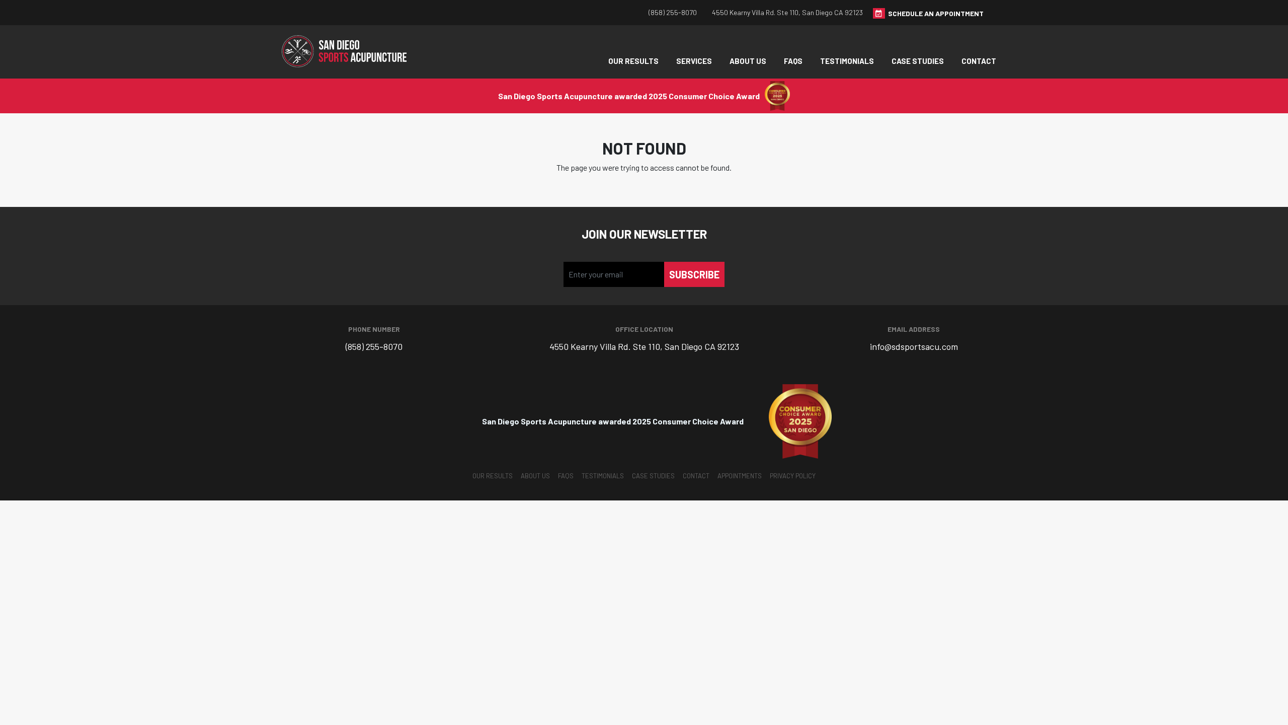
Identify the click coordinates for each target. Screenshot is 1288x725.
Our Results (633, 60)
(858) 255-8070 (673, 12)
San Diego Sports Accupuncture (347, 51)
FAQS (793, 60)
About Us (748, 60)
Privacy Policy (793, 476)
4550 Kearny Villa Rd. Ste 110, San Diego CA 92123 (787, 12)
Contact (978, 60)
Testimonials (847, 60)
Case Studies (918, 60)
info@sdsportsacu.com (914, 346)
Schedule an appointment (936, 13)
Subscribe (694, 274)
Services (694, 60)
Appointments (739, 476)
